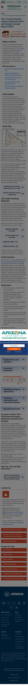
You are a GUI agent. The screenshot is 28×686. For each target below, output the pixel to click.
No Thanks (8, 351)
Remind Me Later (18, 351)
